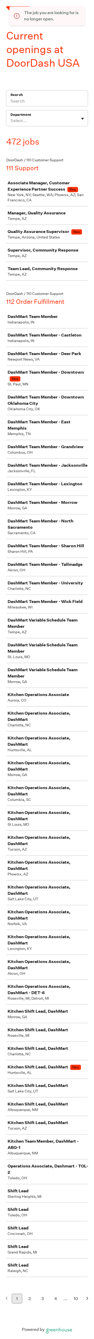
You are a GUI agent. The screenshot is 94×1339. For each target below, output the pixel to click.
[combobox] (10, 121)
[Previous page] (7, 1299)
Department (20, 114)
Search (16, 95)
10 (76, 1298)
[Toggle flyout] (82, 119)
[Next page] (87, 1299)
